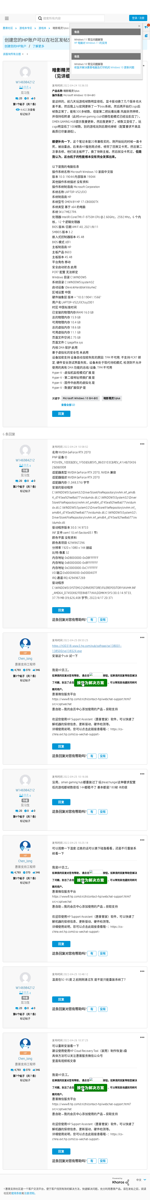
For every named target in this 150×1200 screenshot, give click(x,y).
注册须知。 (30, 1193)
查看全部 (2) (68, 404)
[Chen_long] (25, 643)
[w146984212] (25, 72)
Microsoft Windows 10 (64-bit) (80, 398)
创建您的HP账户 (15, 46)
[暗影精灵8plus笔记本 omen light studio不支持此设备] (27, 54)
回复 (61, 414)
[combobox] (70, 18)
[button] (142, 444)
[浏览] (6, 18)
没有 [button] (103, 620)
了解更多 (38, 46)
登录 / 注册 (138, 18)
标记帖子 (25, 114)
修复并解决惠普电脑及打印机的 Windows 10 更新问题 (104, 67)
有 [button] (91, 620)
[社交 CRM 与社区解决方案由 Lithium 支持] (120, 1181)
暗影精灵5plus (112, 398)
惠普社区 (8, 28)
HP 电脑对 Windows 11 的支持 (90, 42)
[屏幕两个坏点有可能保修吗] (23, 54)
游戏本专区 (25, 28)
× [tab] (139, 26)
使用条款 (16, 1193)
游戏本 (42, 28)
